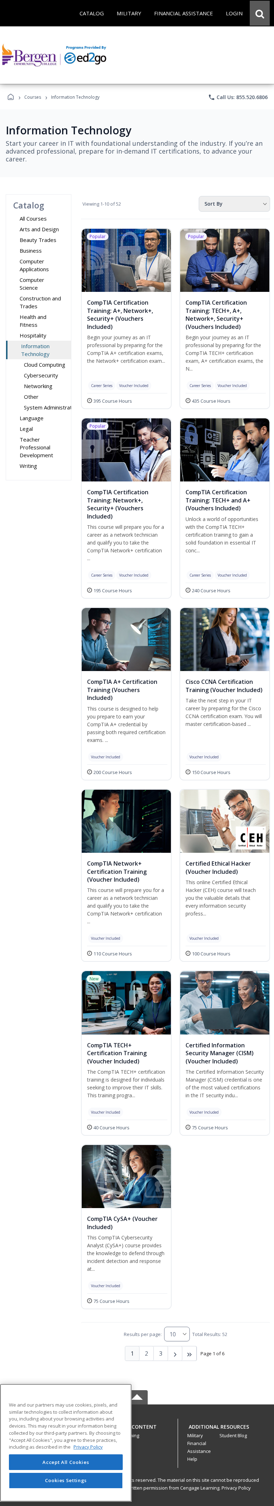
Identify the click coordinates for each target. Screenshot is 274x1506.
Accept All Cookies (65, 1462)
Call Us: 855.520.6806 (238, 97)
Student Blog (233, 1435)
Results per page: (143, 1334)
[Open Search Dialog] (260, 13)
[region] (66, 1443)
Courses (32, 97)
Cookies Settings (66, 1480)
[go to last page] (189, 1353)
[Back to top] (137, 1430)
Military (195, 1435)
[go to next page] (175, 1353)
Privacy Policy (236, 1488)
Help (192, 1459)
